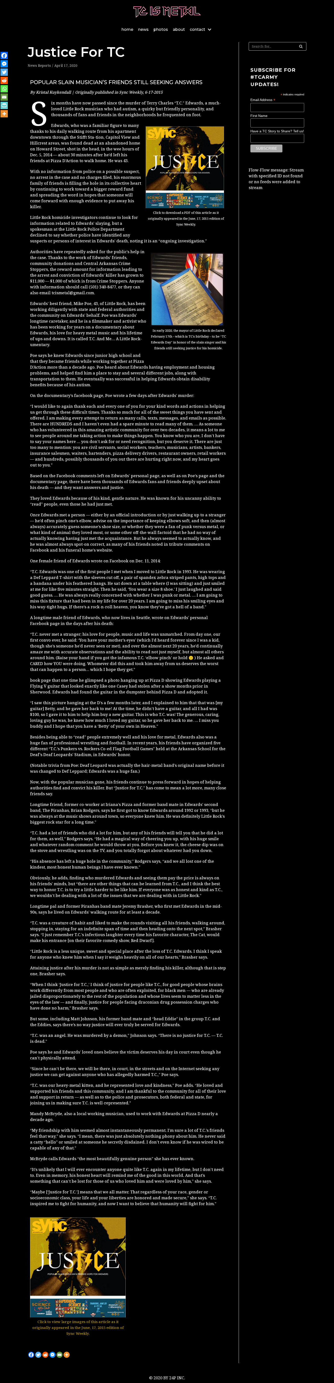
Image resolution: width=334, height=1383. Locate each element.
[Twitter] (38, 1355)
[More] (67, 1355)
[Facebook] (31, 1355)
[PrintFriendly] (4, 105)
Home (127, 29)
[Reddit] (45, 1355)
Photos (161, 29)
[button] (35, 1277)
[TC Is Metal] (167, 12)
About (179, 29)
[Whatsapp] (4, 88)
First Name (258, 116)
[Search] (300, 46)
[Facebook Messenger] (52, 1355)
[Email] (59, 1355)
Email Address (262, 100)
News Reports (39, 65)
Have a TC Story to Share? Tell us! (277, 131)
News (143, 29)
